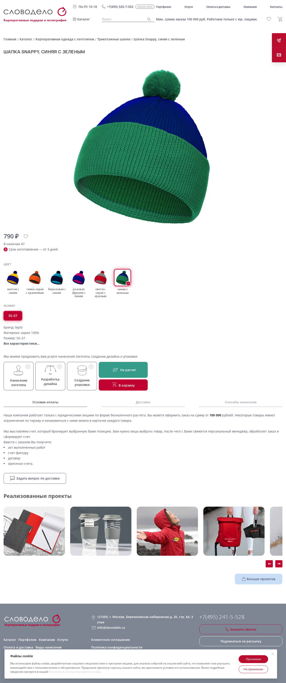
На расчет (128, 370)
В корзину (127, 385)
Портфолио (27, 640)
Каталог (83, 19)
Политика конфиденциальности (116, 647)
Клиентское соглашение (110, 640)
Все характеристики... (22, 343)
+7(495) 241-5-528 (221, 617)
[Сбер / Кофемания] (100, 531)
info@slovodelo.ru (111, 627)
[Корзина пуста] (280, 19)
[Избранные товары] (269, 19)
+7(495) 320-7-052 (120, 6)
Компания (47, 640)
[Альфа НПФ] (167, 531)
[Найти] (149, 19)
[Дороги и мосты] (34, 531)
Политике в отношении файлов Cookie (74, 672)
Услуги (62, 640)
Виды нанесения (49, 647)
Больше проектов (261, 579)
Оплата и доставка (18, 647)
